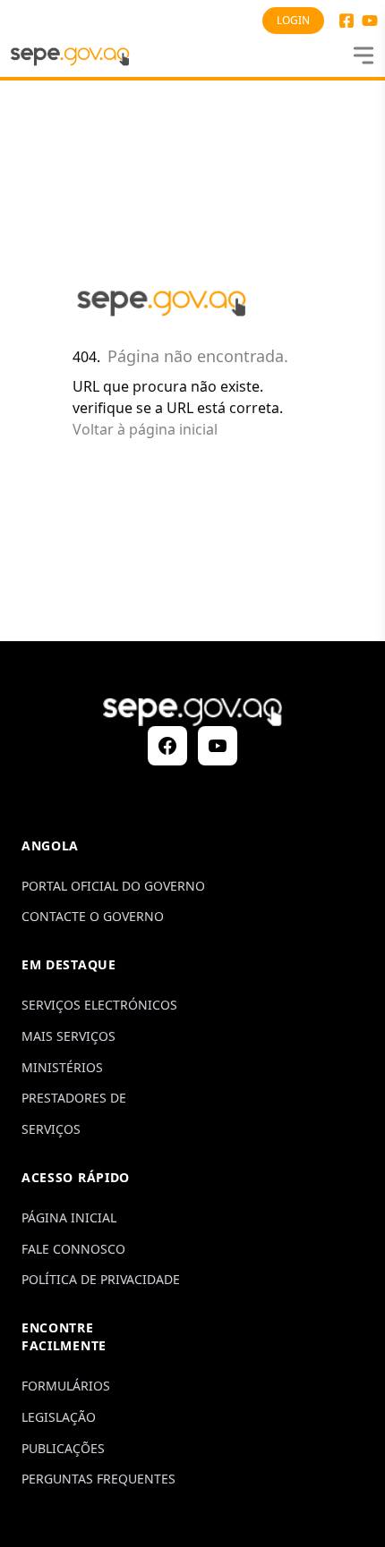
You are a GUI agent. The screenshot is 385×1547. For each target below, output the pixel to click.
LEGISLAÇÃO (58, 1416)
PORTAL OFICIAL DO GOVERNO (113, 885)
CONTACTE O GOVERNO (92, 916)
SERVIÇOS (51, 1128)
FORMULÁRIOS (65, 1385)
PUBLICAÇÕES (63, 1448)
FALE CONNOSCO (73, 1248)
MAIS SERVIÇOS (68, 1035)
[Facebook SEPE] (346, 21)
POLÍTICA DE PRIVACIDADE (100, 1279)
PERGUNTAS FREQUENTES (98, 1478)
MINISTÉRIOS (62, 1067)
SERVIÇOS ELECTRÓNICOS (99, 1004)
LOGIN (293, 20)
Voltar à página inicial (145, 429)
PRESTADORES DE (73, 1097)
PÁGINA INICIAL (68, 1217)
